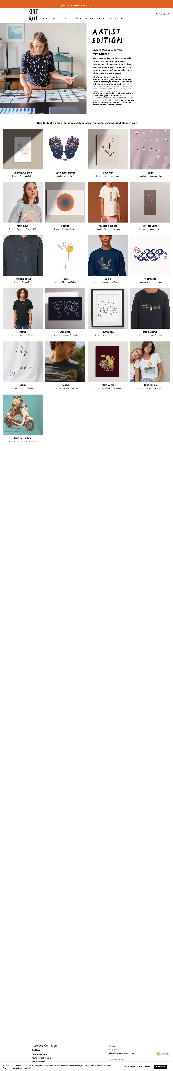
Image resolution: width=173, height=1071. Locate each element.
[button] (163, 14)
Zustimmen (160, 1066)
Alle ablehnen (144, 1066)
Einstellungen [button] (129, 1066)
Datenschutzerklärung (25, 1068)
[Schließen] (169, 1066)
